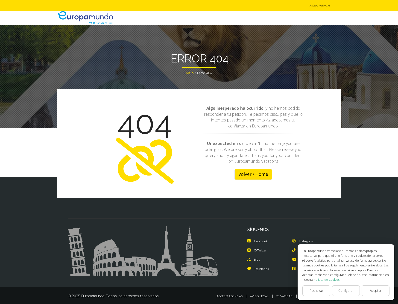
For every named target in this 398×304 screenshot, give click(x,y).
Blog (257, 259)
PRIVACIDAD (284, 296)
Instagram (306, 241)
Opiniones (262, 269)
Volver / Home (253, 174)
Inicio (189, 73)
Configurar (346, 290)
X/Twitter (260, 250)
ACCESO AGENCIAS (320, 5)
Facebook (261, 241)
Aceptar (375, 290)
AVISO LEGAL (259, 296)
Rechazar (316, 290)
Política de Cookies (326, 279)
